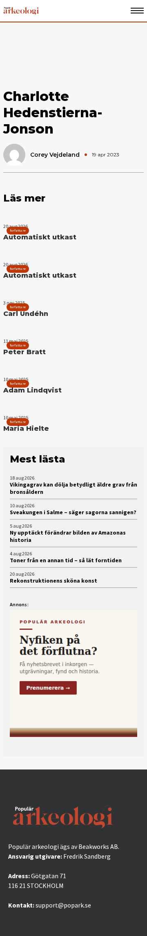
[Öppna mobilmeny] (137, 11)
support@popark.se (63, 905)
